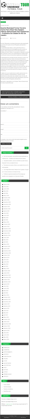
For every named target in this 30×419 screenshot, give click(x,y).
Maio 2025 (6, 217)
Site (1, 134)
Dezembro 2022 (7, 275)
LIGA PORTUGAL (7, 365)
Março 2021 (6, 317)
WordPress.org (7, 391)
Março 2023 (6, 268)
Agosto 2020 (6, 330)
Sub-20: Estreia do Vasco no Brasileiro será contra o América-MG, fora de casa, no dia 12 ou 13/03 (13, 92)
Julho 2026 (6, 186)
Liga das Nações (7, 363)
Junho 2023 (6, 261)
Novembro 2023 (7, 253)
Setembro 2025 (7, 208)
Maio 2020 (6, 337)
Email (2, 129)
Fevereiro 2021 (7, 319)
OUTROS (6, 372)
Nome (2, 124)
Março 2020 (6, 339)
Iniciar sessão (7, 384)
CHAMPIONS (6, 349)
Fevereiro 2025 (7, 224)
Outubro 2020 (7, 326)
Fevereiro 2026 (7, 197)
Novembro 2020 (7, 323)
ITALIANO (6, 358)
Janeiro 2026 (6, 200)
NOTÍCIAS (6, 369)
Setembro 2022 (7, 281)
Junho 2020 (6, 335)
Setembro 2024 (7, 235)
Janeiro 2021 (6, 321)
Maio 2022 (6, 290)
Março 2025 (6, 222)
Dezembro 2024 (7, 228)
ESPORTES (3, 22)
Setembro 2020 (7, 328)
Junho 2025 (6, 215)
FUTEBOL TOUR (15, 9)
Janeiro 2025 (6, 226)
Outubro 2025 (7, 206)
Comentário (4, 110)
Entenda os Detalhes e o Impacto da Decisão (18, 97)
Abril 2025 (6, 219)
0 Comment (14, 38)
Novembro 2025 (7, 204)
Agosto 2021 (6, 308)
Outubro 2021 (7, 304)
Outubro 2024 (7, 233)
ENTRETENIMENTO (8, 352)
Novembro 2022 (7, 277)
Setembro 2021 (7, 306)
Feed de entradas (7, 386)
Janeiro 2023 (6, 273)
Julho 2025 (6, 213)
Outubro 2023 (7, 255)
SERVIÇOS (6, 376)
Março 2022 (6, 295)
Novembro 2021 (7, 301)
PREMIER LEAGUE (7, 374)
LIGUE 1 (5, 367)
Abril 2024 (6, 242)
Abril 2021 (6, 315)
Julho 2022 (6, 286)
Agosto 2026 (6, 184)
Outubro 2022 (7, 279)
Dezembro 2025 (7, 202)
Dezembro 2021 (7, 299)
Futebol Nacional (7, 356)
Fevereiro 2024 (7, 246)
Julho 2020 (6, 332)
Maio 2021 (6, 312)
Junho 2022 (6, 288)
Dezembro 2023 (7, 250)
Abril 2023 (6, 266)
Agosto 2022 (6, 284)
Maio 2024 (6, 239)
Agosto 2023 (6, 257)
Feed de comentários (8, 389)
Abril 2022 (6, 292)
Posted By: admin (5, 38)
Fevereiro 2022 (7, 297)
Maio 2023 (6, 264)
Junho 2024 (6, 237)
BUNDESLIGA (6, 347)
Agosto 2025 (6, 211)
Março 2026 (6, 195)
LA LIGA (5, 360)
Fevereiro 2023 (7, 270)
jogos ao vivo (9, 404)
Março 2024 (6, 244)
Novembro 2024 (7, 230)
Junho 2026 (6, 188)
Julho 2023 (6, 259)
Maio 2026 (6, 191)
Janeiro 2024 (6, 248)
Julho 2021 (6, 310)
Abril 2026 (6, 193)
